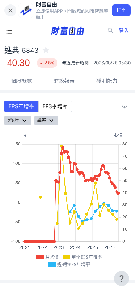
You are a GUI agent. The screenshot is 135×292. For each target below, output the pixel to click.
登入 (123, 30)
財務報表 (64, 80)
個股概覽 (21, 80)
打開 (121, 10)
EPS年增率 (21, 106)
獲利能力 (106, 80)
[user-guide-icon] (121, 278)
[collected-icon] (46, 50)
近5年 (13, 120)
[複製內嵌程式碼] (124, 106)
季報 (41, 120)
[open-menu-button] (9, 30)
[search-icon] (110, 30)
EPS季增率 (55, 106)
